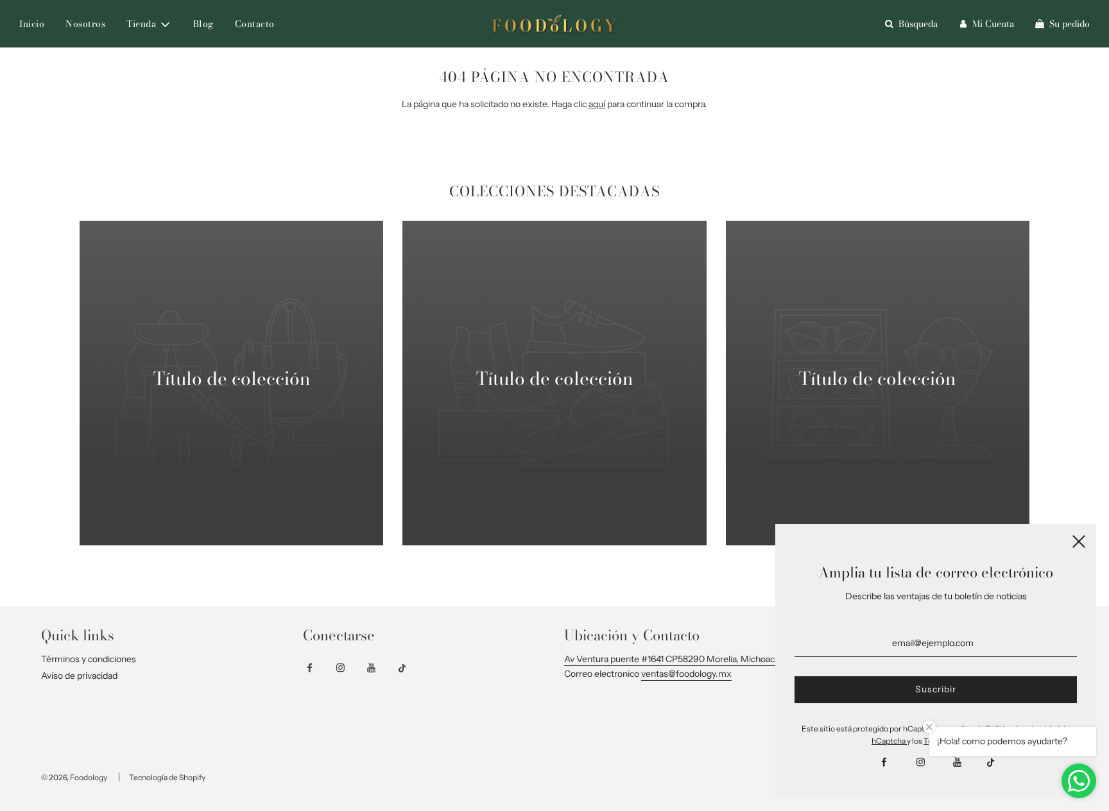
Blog (203, 24)
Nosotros (85, 24)
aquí (597, 104)
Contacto (255, 24)
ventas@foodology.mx (686, 673)
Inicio (31, 24)
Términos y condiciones (88, 659)
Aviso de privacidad (79, 675)
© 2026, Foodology (74, 777)
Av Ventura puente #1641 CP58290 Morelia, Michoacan (674, 659)
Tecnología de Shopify (167, 777)
